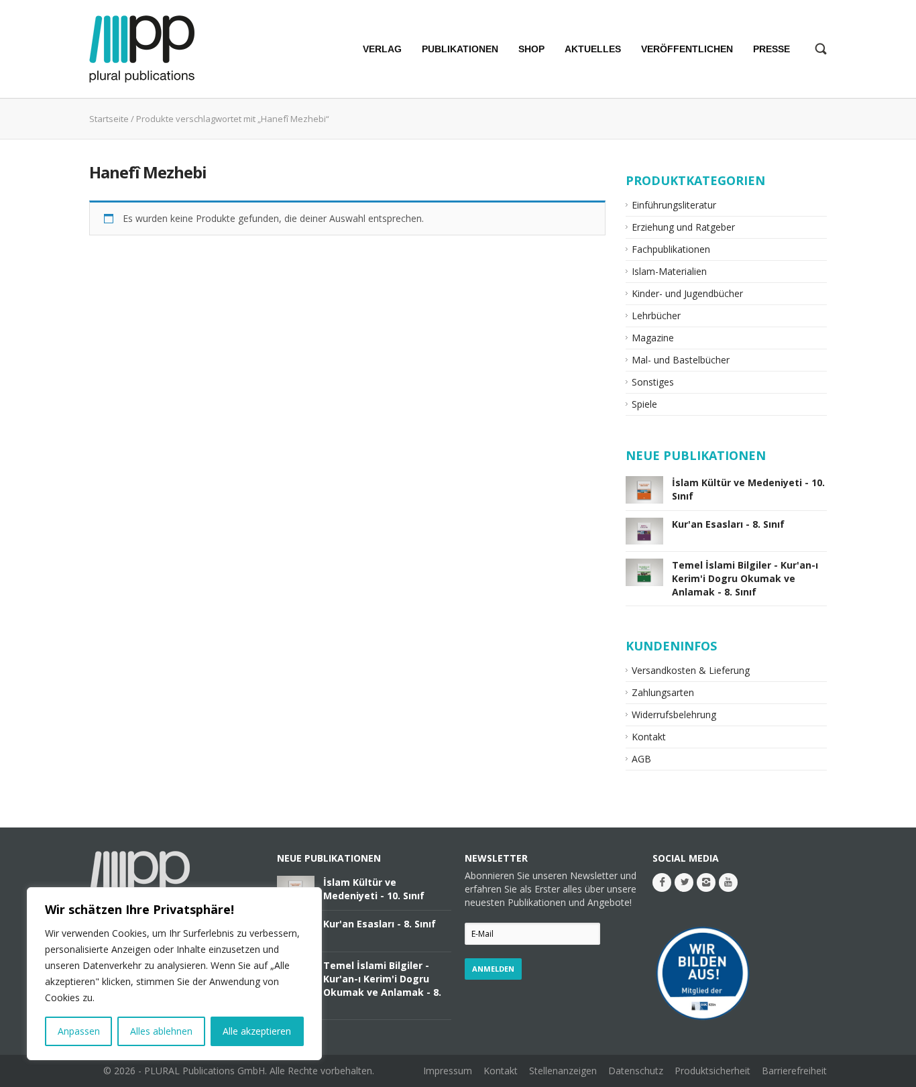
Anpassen (79, 1031)
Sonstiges (653, 382)
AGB (641, 758)
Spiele (644, 404)
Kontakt (649, 736)
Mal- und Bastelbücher (681, 359)
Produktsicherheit (712, 1070)
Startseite (109, 119)
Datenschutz (635, 1070)
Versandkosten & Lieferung (691, 670)
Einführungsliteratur (674, 204)
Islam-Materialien (669, 271)
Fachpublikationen (671, 249)
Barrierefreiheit (794, 1070)
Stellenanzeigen (563, 1070)
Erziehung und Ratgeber (683, 227)
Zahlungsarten (663, 692)
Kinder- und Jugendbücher (687, 293)
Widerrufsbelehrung (674, 714)
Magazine (653, 337)
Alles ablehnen (161, 1031)
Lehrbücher (656, 315)
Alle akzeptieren (257, 1031)
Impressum (447, 1070)
